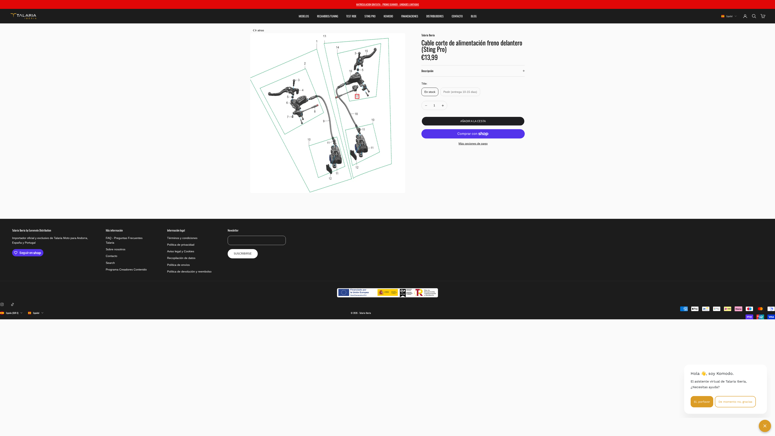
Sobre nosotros (115, 249)
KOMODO (388, 16)
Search (110, 262)
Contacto (111, 256)
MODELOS (304, 16)
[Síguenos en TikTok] (12, 304)
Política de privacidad (180, 244)
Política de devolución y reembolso (189, 271)
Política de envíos (178, 264)
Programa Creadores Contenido (126, 269)
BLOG (474, 16)
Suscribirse (243, 253)
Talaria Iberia (428, 35)
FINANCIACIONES (409, 16)
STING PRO (370, 16)
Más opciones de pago (473, 143)
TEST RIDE (351, 16)
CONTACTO (457, 16)
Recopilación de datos (181, 258)
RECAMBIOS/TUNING (327, 16)
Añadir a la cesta (473, 121)
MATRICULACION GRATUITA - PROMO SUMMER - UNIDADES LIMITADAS (387, 4)
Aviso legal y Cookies (180, 251)
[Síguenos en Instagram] (2, 304)
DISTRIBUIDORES (435, 16)
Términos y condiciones (182, 238)
